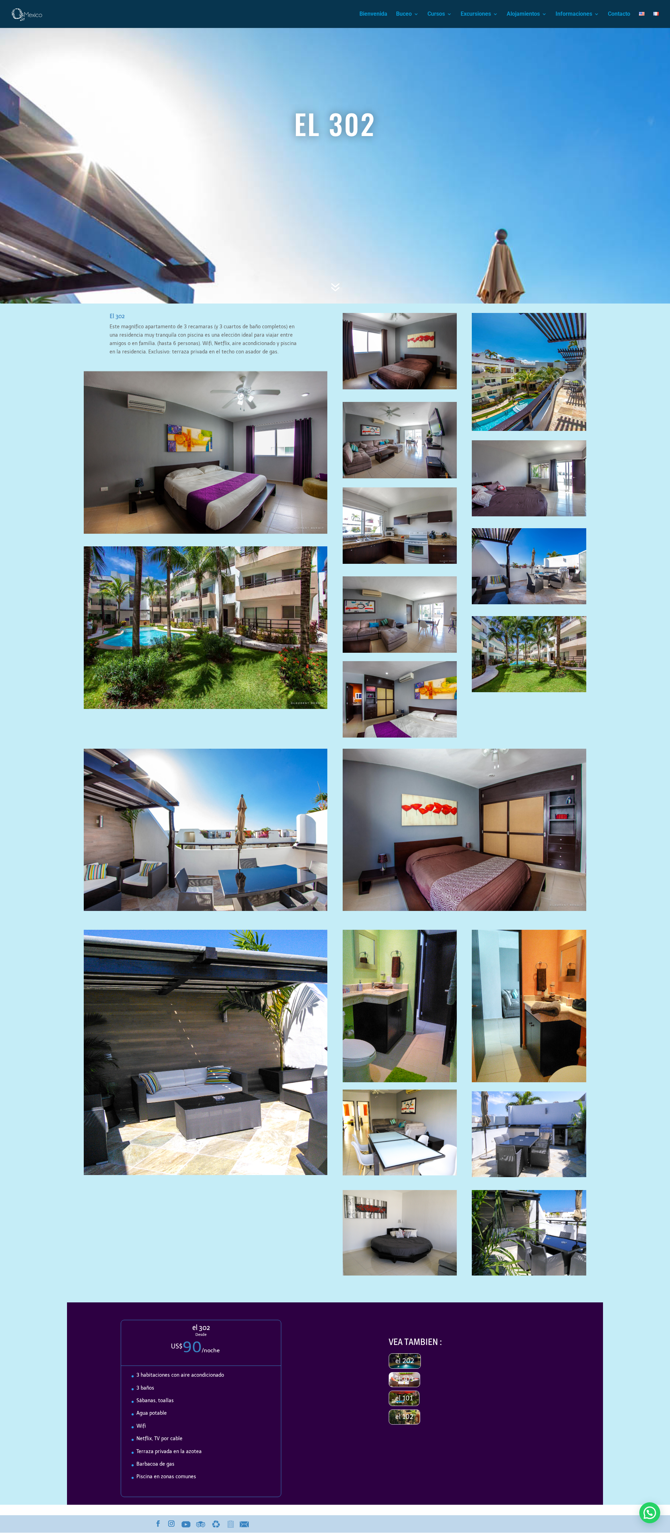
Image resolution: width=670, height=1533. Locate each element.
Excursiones (476, 14)
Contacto (619, 14)
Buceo (404, 14)
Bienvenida (373, 14)
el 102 (404, 1417)
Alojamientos (523, 14)
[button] (649, 1512)
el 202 (404, 1361)
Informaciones (574, 14)
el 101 (404, 1398)
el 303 (404, 1379)
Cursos (436, 14)
